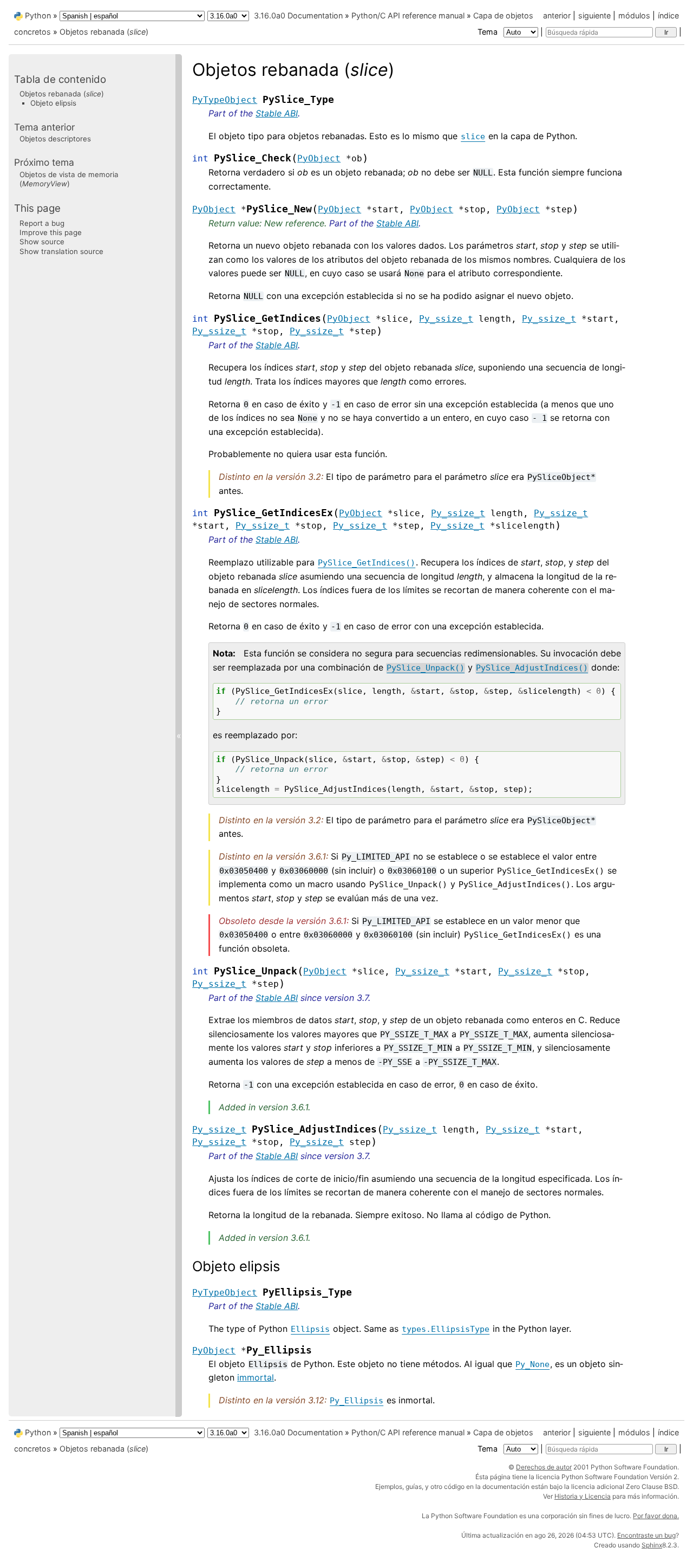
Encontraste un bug (646, 1535)
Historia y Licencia (582, 1496)
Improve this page (50, 232)
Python (38, 15)
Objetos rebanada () (104, 31)
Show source (41, 241)
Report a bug (41, 223)
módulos (634, 15)
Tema (489, 31)
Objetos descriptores (55, 138)
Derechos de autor (544, 1467)
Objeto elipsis (53, 103)
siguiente (594, 15)
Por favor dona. (656, 1516)
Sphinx (652, 1545)
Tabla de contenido (60, 79)
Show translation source (61, 251)
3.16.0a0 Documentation (298, 15)
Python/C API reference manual (408, 15)
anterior (557, 15)
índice (668, 15)
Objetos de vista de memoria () (69, 179)
